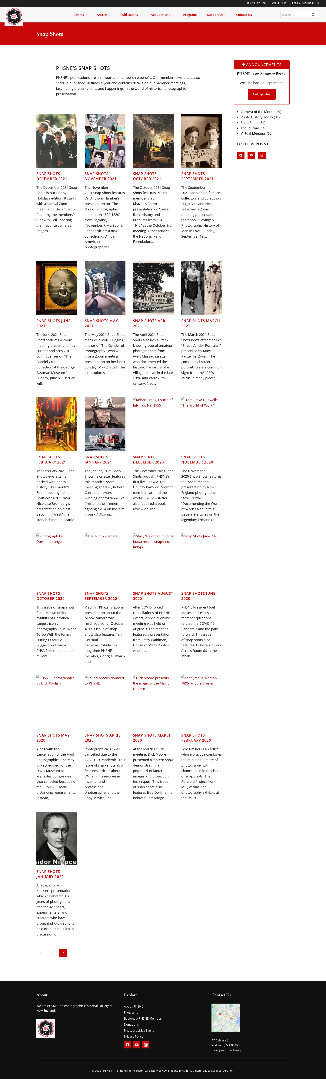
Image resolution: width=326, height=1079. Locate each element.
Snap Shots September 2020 (101, 596)
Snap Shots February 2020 (196, 738)
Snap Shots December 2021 (51, 176)
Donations (131, 1024)
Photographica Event (139, 1030)
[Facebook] (127, 1044)
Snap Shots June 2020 (198, 596)
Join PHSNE (278, 3)
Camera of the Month (257, 111)
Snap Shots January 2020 (50, 874)
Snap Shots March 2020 (152, 738)
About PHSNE (133, 1006)
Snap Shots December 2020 (148, 459)
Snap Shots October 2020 (50, 596)
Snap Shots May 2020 (53, 738)
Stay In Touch (256, 3)
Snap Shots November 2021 (101, 176)
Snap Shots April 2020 (102, 738)
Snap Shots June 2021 (53, 323)
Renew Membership (305, 3)
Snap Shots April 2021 (151, 323)
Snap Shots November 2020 (197, 459)
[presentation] (56, 141)
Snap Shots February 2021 (51, 459)
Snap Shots (249, 122)
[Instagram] (145, 1044)
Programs (190, 15)
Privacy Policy (133, 1036)
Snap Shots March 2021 (200, 323)
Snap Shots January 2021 (98, 459)
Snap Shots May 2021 (101, 323)
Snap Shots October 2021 (147, 176)
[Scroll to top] (312, 1072)
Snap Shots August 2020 (153, 596)
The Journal (250, 128)
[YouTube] (136, 1044)
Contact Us (244, 15)
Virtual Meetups (253, 133)
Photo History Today (257, 117)
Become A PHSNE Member (142, 1018)
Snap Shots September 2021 (197, 176)
